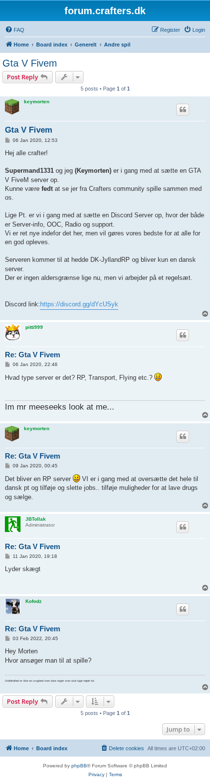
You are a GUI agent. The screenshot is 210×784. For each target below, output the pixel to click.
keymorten (36, 101)
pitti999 (34, 327)
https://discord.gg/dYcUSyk (79, 304)
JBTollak (35, 519)
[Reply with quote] (182, 109)
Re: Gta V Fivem (32, 354)
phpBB (79, 765)
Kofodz (33, 601)
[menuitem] (14, 30)
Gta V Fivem (29, 63)
